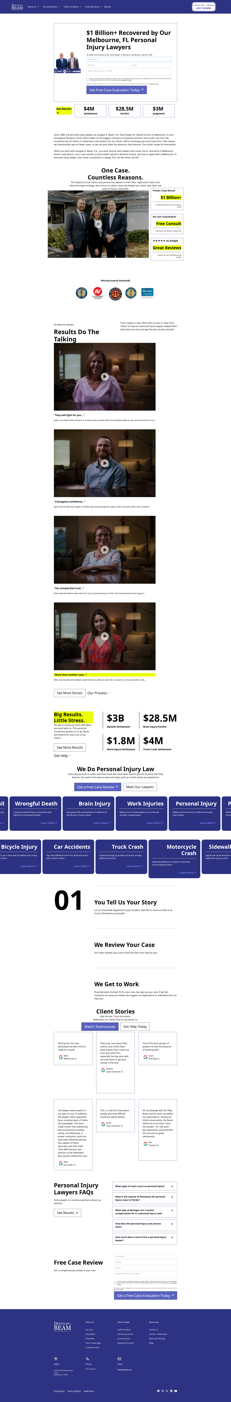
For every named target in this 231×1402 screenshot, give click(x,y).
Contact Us (153, 1329)
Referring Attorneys (157, 1338)
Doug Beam (90, 1334)
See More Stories (69, 693)
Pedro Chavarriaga (93, 1343)
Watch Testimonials (100, 1026)
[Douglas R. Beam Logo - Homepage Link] (68, 1327)
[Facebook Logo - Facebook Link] (158, 1390)
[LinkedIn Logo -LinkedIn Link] (171, 1390)
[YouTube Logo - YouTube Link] (175, 1390)
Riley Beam (90, 1338)
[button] (33, 6)
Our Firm (89, 1329)
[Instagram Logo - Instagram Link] (162, 1390)
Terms (130, 80)
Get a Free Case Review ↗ (97, 787)
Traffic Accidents (124, 1329)
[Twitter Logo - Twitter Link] (167, 1390)
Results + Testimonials (158, 1334)
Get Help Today (135, 1026)
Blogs (151, 1343)
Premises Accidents (125, 1334)
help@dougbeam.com (124, 1370)
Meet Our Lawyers (140, 787)
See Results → (67, 1212)
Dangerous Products (125, 1343)
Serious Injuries (123, 1338)
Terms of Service (74, 1391)
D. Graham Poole (92, 1347)
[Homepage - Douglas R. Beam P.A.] (17, 6)
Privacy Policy (124, 80)
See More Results (70, 747)
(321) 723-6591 (91, 1369)
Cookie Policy (89, 1391)
